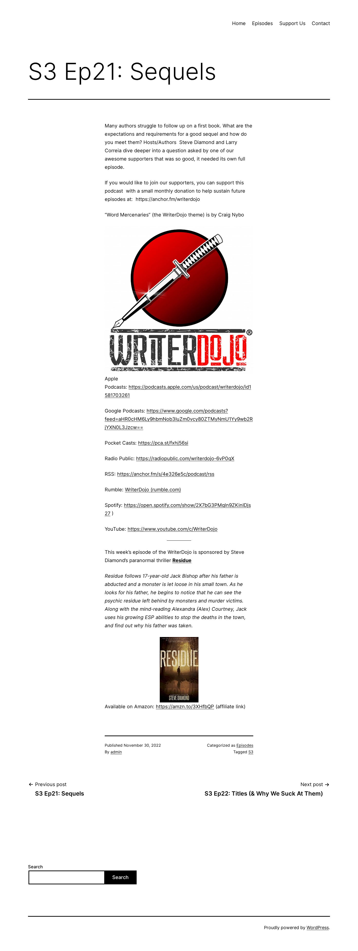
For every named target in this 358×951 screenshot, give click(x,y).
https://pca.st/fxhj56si (163, 443)
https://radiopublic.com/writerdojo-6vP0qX (185, 458)
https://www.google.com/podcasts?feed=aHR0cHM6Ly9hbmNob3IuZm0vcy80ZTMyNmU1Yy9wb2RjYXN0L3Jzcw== (179, 419)
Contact (321, 23)
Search (35, 866)
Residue (181, 560)
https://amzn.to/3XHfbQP (185, 706)
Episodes (262, 23)
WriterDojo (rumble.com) (153, 490)
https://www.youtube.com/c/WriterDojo (172, 529)
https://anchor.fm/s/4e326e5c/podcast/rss (165, 474)
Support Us (292, 23)
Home (239, 23)
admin (116, 751)
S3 (250, 751)
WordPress (318, 927)
